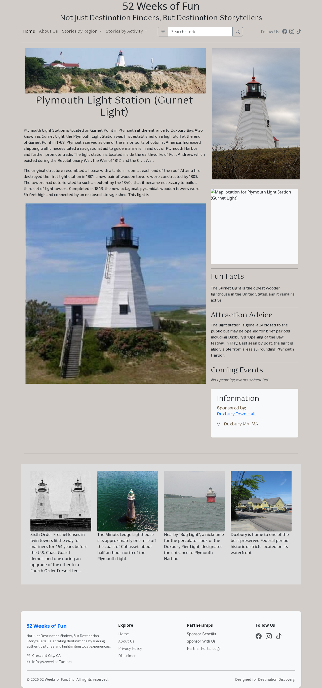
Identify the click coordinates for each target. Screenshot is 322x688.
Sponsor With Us (201, 641)
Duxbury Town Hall (236, 414)
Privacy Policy (130, 649)
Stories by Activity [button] (125, 31)
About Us (48, 31)
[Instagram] (291, 31)
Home (29, 31)
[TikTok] (298, 31)
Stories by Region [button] (80, 31)
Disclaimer (127, 656)
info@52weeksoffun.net (52, 661)
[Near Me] (163, 31)
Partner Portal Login (204, 649)
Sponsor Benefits (201, 634)
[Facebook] (284, 31)
